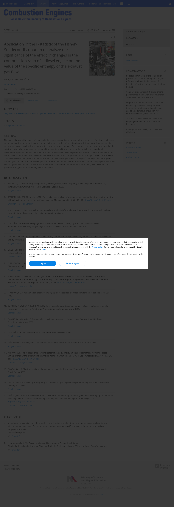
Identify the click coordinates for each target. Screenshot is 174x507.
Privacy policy (97, 247)
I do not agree (72, 263)
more (43, 249)
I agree (43, 263)
